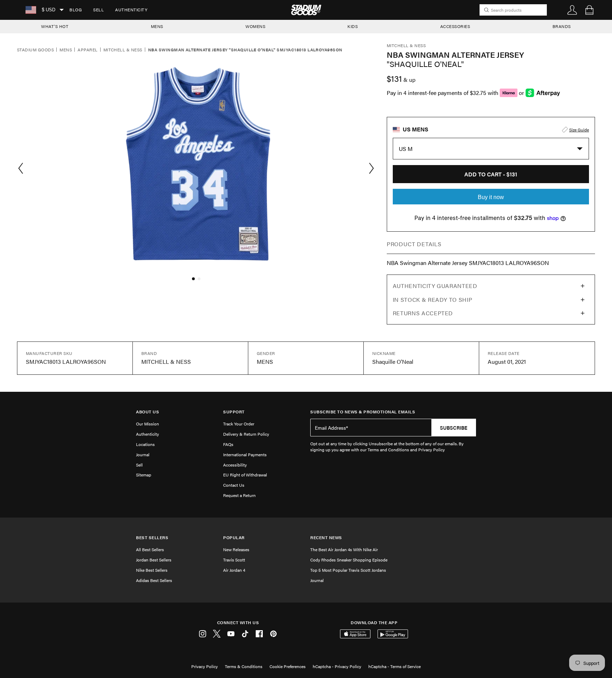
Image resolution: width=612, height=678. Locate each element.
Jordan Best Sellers (153, 559)
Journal (142, 454)
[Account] (572, 10)
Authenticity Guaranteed (435, 286)
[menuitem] (75, 10)
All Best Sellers (150, 549)
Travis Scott (234, 559)
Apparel (87, 49)
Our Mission (147, 423)
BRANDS (561, 26)
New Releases (236, 549)
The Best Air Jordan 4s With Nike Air (344, 549)
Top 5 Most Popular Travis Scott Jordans (348, 570)
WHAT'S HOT (54, 26)
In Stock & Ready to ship (432, 299)
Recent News (326, 538)
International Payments (245, 454)
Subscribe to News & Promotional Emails (362, 412)
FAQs (228, 444)
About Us (147, 412)
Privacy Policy (204, 666)
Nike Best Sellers (152, 570)
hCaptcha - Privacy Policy (337, 666)
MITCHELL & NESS (122, 49)
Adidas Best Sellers (154, 580)
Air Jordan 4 (234, 570)
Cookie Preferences (288, 666)
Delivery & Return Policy (246, 434)
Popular (234, 538)
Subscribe (454, 427)
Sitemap (143, 474)
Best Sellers (152, 538)
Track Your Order (238, 423)
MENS (157, 26)
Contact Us (233, 485)
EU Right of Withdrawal (245, 474)
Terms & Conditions (243, 666)
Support (234, 412)
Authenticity (131, 9)
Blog (75, 9)
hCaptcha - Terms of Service (394, 666)
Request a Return (239, 495)
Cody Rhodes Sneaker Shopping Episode (348, 559)
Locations (145, 444)
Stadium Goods (35, 49)
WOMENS (255, 26)
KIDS (352, 26)
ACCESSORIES (455, 26)
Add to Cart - (490, 174)
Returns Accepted (423, 313)
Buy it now (491, 197)
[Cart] (589, 10)
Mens (66, 49)
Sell (98, 9)
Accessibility (235, 465)
